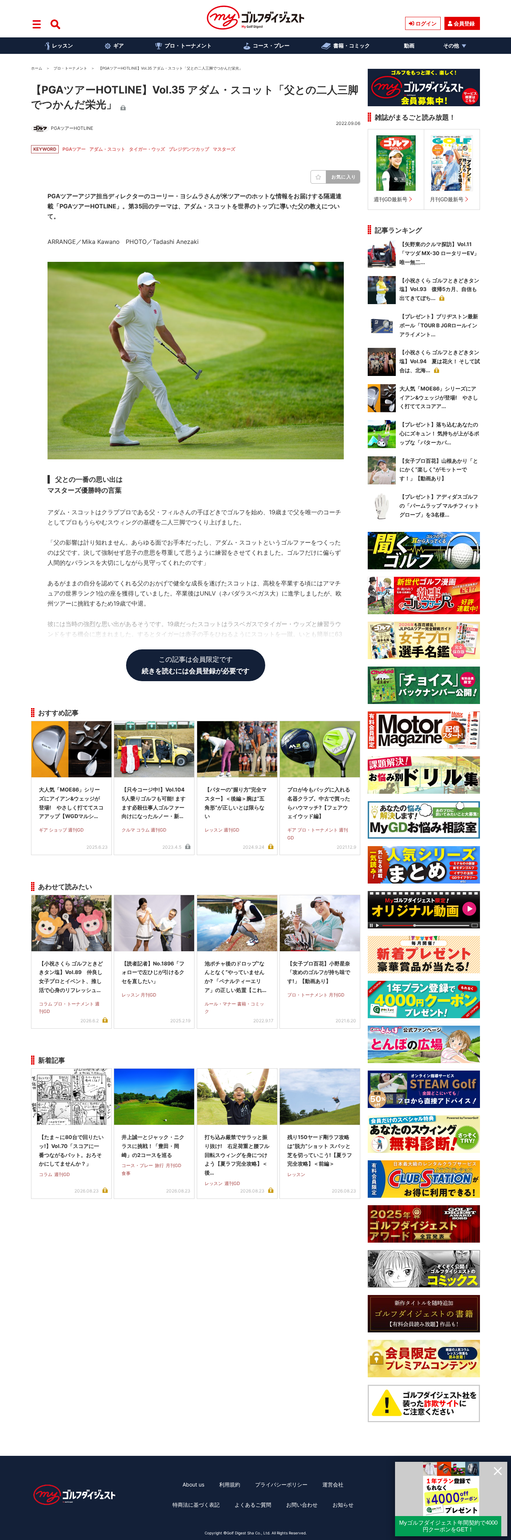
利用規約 (229, 1484)
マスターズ (224, 149)
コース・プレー (271, 45)
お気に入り (343, 177)
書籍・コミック (351, 45)
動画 (409, 45)
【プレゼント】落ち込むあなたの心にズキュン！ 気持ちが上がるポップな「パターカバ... (439, 433)
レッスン (62, 45)
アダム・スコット (107, 149)
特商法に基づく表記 (196, 1504)
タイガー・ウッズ (147, 149)
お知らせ (343, 1504)
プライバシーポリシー (281, 1484)
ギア (118, 45)
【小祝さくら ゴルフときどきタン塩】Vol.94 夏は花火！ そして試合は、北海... (440, 361)
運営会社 (332, 1484)
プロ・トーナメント (188, 45)
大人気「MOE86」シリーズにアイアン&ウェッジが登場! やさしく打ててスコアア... (439, 397)
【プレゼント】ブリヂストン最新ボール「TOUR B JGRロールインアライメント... (439, 325)
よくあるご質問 (253, 1504)
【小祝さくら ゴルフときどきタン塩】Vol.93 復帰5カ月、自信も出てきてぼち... (439, 289)
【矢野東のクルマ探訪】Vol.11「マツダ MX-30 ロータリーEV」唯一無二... (439, 253)
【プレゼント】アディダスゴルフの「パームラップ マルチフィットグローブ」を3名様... (439, 505)
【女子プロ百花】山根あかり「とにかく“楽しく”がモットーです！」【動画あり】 (439, 469)
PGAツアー (74, 149)
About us (193, 1484)
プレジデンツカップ (189, 149)
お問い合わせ (302, 1504)
